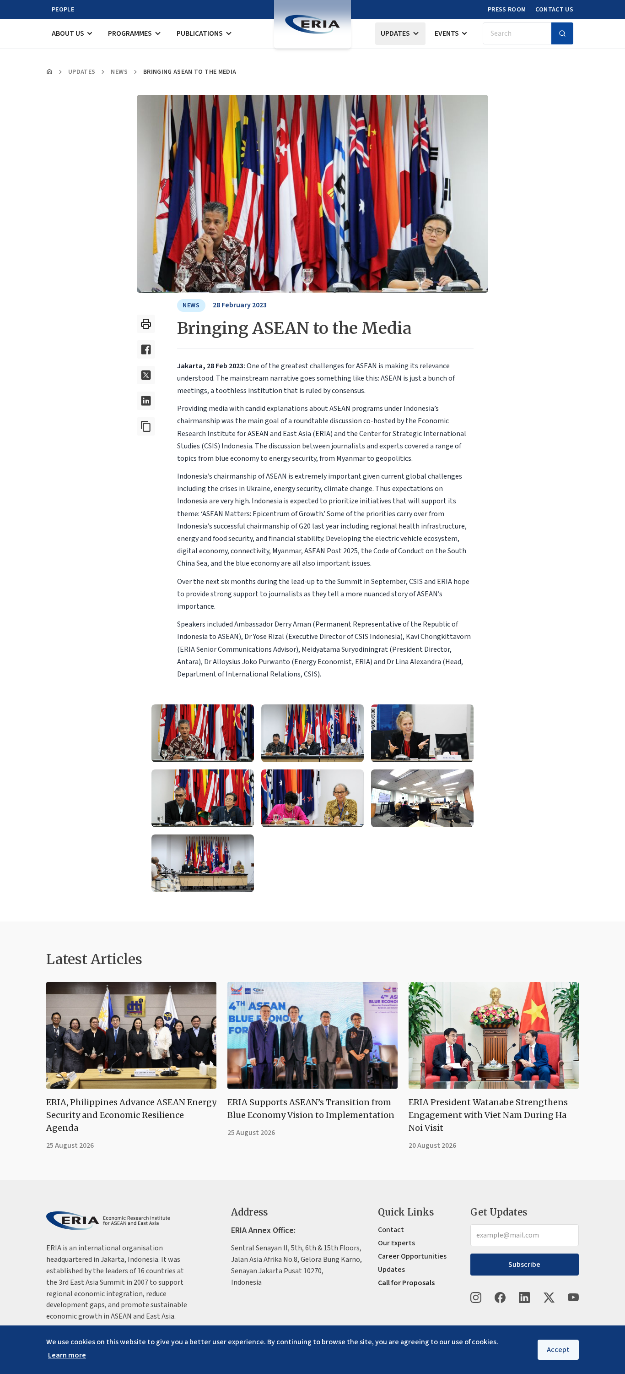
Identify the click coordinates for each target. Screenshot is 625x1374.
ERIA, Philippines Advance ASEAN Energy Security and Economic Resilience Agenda (131, 1115)
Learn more (67, 1355)
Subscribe (524, 1265)
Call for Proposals (406, 1283)
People (63, 9)
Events (447, 33)
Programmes (130, 33)
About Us (68, 33)
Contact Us (554, 9)
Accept (558, 1350)
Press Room (507, 9)
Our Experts (396, 1243)
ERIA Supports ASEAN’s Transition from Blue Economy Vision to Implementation (310, 1108)
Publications (200, 33)
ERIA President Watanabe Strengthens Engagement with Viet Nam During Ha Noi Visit (488, 1115)
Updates (395, 33)
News (119, 71)
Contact (391, 1230)
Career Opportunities (412, 1256)
